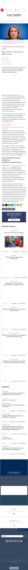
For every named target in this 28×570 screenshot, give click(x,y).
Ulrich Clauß (4, 443)
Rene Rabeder (4, 433)
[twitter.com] (10, 541)
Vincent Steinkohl (5, 251)
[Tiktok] (21, 541)
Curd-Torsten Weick (5, 398)
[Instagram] (15, 541)
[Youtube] (12, 541)
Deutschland (5, 57)
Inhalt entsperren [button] (6, 125)
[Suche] (25, 536)
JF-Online (5, 303)
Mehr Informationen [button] (7, 123)
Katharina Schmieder (5, 277)
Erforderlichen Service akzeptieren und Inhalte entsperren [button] (13, 128)
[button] (6, 10)
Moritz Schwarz (5, 329)
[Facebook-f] (7, 541)
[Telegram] (18, 541)
